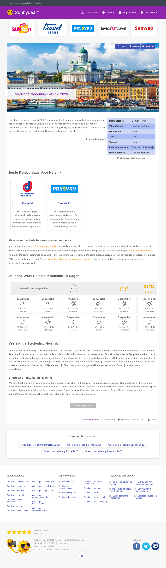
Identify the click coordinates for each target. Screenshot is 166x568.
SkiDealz (57, 540)
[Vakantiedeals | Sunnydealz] (20, 532)
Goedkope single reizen (42, 491)
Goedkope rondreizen (16, 491)
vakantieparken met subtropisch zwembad (69, 259)
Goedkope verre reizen (17, 495)
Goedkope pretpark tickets (43, 486)
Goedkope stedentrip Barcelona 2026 (41, 445)
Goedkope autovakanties (18, 511)
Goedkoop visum (91, 493)
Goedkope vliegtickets (68, 493)
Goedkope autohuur (93, 488)
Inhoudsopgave (97, 139)
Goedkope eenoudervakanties (40, 496)
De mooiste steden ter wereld (121, 483)
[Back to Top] (82, 556)
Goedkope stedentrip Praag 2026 (84, 445)
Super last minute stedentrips (119, 497)
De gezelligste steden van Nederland (120, 490)
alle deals (27, 203)
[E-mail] (155, 546)
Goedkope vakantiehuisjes (65, 487)
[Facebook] (136, 546)
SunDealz (47, 540)
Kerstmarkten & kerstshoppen (143, 490)
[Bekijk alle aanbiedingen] (22, 28)
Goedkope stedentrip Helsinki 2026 (40, 94)
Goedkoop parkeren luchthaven (93, 483)
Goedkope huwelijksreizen (39, 503)
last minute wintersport (140, 250)
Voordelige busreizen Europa (146, 497)
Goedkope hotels (66, 482)
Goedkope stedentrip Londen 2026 (126, 445)
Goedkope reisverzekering (95, 502)
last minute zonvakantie (44, 246)
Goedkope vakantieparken (44, 482)
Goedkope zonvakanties (17, 482)
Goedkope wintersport (16, 506)
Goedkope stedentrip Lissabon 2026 (103, 451)
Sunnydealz (61, 543)
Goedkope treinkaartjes (69, 497)
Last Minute (151, 12)
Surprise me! (129, 12)
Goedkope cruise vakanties (14, 501)
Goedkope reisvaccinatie (95, 497)
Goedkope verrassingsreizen (40, 509)
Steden (110, 12)
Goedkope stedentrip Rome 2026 (61, 451)
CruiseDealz (78, 540)
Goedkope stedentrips (16, 486)
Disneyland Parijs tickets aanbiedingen (145, 483)
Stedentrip (90, 12)
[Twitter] (146, 546)
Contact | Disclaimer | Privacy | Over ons (51, 549)
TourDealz (67, 540)
